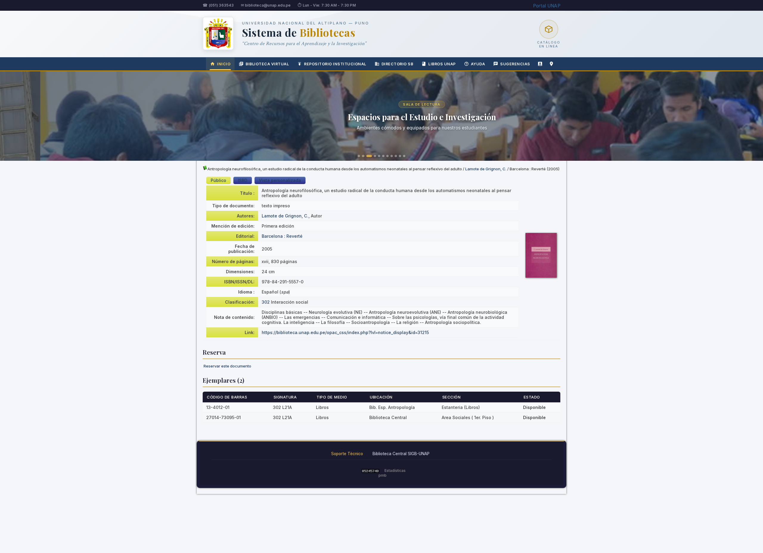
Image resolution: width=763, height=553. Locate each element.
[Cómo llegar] (551, 63)
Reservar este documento (227, 366)
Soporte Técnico (347, 453)
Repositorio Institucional (335, 64)
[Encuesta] (540, 63)
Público (218, 180)
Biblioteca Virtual (267, 64)
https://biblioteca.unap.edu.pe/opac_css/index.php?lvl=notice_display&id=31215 (345, 332)
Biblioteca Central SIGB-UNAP (401, 453)
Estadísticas (395, 470)
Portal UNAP (546, 6)
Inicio (223, 64)
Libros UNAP (442, 64)
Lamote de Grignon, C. (485, 168)
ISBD (242, 180)
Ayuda (478, 64)
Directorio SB (397, 64)
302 (266, 302)
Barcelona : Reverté (282, 236)
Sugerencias (515, 64)
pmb (383, 475)
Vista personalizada (280, 180)
